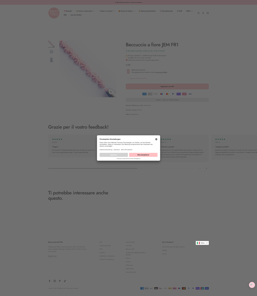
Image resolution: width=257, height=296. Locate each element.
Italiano (203, 243)
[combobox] (202, 243)
